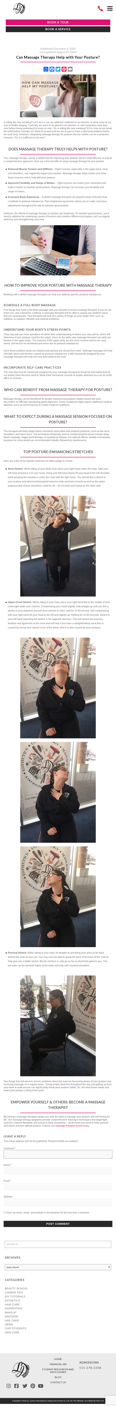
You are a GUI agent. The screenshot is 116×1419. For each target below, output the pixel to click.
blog (58, 1377)
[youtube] (40, 1386)
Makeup (10, 1312)
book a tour (58, 22)
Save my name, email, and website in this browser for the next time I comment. (47, 1212)
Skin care (12, 1332)
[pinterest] (32, 1386)
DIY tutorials (15, 1296)
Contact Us (58, 1382)
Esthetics (12, 1300)
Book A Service (58, 29)
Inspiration (13, 1308)
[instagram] (8, 1386)
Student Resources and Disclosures (58, 1370)
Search (107, 1244)
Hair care (12, 1304)
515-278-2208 (90, 1367)
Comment (10, 1148)
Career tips (14, 1292)
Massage (11, 1316)
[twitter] (25, 1386)
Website (8, 1196)
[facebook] (16, 1386)
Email (7, 1181)
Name (8, 1165)
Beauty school (16, 1288)
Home (58, 1359)
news (9, 1324)
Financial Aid (58, 1364)
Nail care (12, 1320)
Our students (15, 1328)
